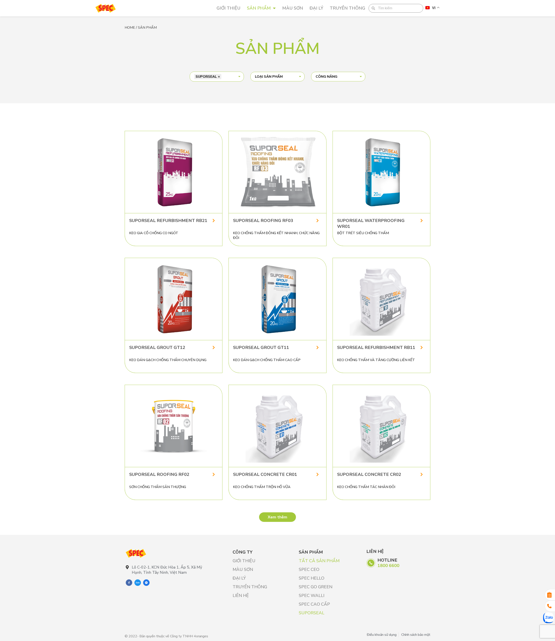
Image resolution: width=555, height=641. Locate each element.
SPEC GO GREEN (315, 587)
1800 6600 (388, 566)
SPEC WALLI (311, 595)
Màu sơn (292, 8)
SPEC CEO (309, 569)
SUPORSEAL (311, 613)
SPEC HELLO (311, 578)
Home (130, 27)
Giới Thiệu (228, 8)
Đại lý (316, 8)
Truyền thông (347, 8)
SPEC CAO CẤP (314, 604)
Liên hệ (241, 595)
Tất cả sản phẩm (319, 561)
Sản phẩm (259, 8)
